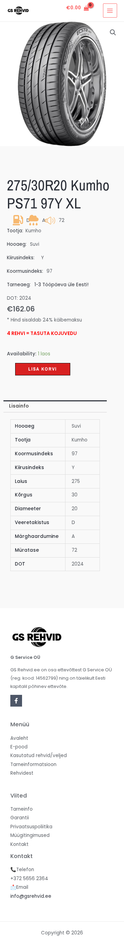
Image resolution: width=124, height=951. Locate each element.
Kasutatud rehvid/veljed (38, 755)
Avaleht (19, 738)
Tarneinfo (21, 809)
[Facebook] (16, 701)
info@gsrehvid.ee (30, 896)
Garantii (19, 817)
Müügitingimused (30, 835)
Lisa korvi (42, 369)
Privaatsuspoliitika (31, 826)
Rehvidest (21, 773)
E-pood (19, 747)
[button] (113, 32)
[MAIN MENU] (110, 10)
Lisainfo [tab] (19, 406)
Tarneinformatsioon (33, 764)
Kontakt (19, 844)
